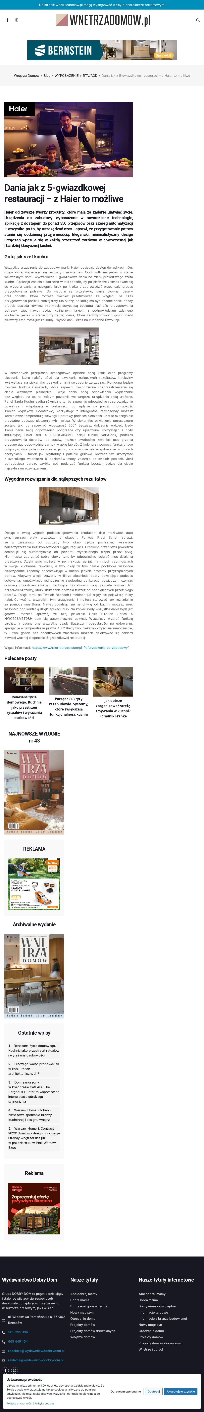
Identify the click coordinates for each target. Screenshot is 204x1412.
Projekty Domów (82, 1325)
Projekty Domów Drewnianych (92, 1331)
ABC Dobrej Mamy (83, 1294)
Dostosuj (154, 1391)
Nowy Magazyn (82, 1312)
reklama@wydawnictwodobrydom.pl (36, 1360)
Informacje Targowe (153, 1312)
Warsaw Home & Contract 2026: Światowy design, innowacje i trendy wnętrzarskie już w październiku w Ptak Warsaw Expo (34, 1138)
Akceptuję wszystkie (181, 1391)
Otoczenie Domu (82, 1319)
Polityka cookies (44, 1403)
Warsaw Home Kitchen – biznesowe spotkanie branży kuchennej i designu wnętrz (30, 1115)
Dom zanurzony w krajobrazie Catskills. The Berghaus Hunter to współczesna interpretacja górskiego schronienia (33, 1091)
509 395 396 (18, 1332)
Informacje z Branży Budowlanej (163, 1319)
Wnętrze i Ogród (151, 1349)
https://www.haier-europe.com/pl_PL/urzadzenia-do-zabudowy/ (80, 648)
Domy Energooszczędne (88, 1306)
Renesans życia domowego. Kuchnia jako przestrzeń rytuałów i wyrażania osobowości (33, 1050)
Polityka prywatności (19, 1403)
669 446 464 (18, 1341)
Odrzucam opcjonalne (126, 1391)
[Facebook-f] (7, 20)
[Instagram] (16, 20)
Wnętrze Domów (82, 1337)
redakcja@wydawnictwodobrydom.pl (36, 1351)
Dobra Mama (79, 1300)
